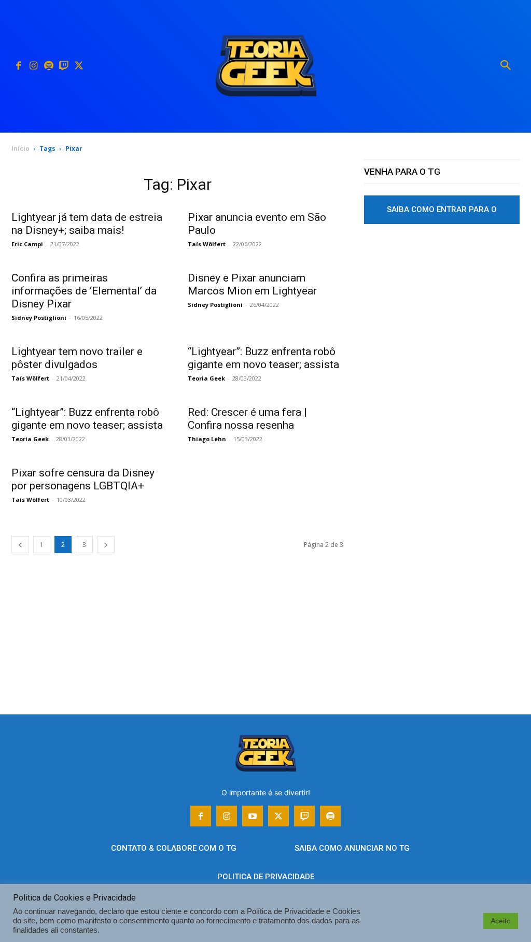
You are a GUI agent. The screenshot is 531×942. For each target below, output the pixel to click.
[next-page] (106, 544)
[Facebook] (18, 66)
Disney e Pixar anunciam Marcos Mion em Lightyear (252, 284)
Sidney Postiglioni (38, 317)
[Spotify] (48, 66)
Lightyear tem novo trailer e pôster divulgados (77, 358)
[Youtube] (252, 816)
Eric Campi (27, 244)
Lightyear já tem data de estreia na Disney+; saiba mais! (86, 223)
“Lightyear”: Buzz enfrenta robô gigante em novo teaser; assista (263, 358)
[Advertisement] (442, 328)
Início (20, 148)
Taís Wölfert (207, 244)
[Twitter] (79, 66)
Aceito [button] (501, 921)
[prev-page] (20, 544)
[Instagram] (33, 66)
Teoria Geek (206, 378)
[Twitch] (64, 66)
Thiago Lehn (207, 439)
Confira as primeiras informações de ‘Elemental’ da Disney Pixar (84, 291)
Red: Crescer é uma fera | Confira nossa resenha (247, 418)
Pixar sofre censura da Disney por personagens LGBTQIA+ (83, 479)
